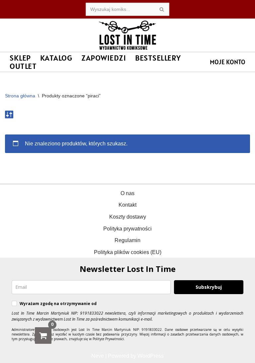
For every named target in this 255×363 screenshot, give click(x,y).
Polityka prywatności (127, 229)
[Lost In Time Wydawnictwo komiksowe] (127, 35)
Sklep (20, 58)
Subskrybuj (209, 287)
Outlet (23, 66)
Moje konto (227, 62)
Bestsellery (158, 58)
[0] (43, 335)
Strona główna (20, 95)
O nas (127, 193)
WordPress (150, 356)
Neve (97, 356)
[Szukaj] (161, 9)
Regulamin (127, 240)
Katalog (56, 58)
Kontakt (127, 205)
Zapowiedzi (103, 58)
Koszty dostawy (127, 217)
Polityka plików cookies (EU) (127, 252)
